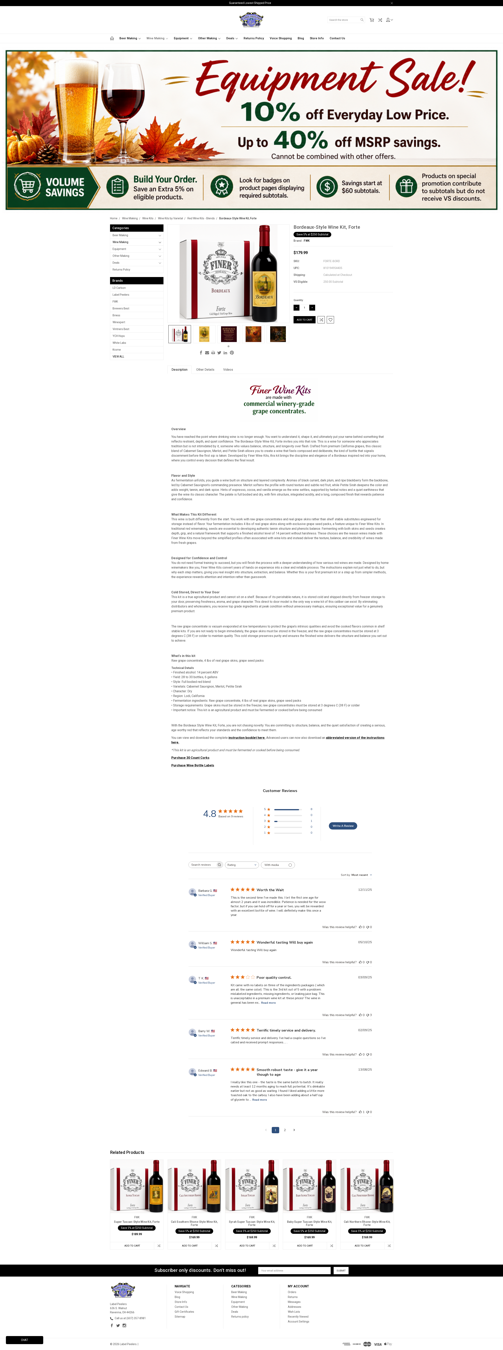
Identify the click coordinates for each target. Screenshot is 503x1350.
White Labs (119, 342)
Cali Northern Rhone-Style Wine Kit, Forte (367, 1223)
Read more (268, 1003)
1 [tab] (228, 346)
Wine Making (156, 38)
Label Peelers (121, 294)
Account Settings (298, 1321)
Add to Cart (132, 1245)
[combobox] (242, 865)
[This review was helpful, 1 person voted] (360, 1112)
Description (179, 369)
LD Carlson (119, 287)
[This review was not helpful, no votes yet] (367, 927)
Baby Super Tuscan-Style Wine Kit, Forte (309, 1223)
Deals (230, 38)
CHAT (24, 1340)
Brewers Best (121, 308)
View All (118, 356)
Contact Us (337, 38)
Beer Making (128, 38)
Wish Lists (294, 1311)
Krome (117, 349)
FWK (115, 301)
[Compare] (380, 20)
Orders (292, 1292)
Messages (294, 1301)
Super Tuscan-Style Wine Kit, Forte (137, 1221)
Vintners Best (121, 329)
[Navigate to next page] (294, 1130)
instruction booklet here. (247, 738)
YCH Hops (119, 336)
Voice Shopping (281, 38)
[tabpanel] (179, 334)
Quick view (137, 1196)
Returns (293, 1297)
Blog (301, 38)
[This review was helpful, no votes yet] (360, 927)
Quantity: (298, 300)
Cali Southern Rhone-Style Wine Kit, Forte (194, 1223)
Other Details (205, 369)
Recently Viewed (298, 1316)
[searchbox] (202, 865)
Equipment (181, 38)
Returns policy (254, 38)
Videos (228, 369)
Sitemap (180, 1316)
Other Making (208, 38)
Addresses (294, 1306)
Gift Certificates (184, 1311)
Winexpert (119, 322)
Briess (116, 315)
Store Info (317, 38)
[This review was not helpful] (367, 1015)
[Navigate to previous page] (266, 1130)
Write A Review (343, 826)
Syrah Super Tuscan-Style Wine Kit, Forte (252, 1223)
